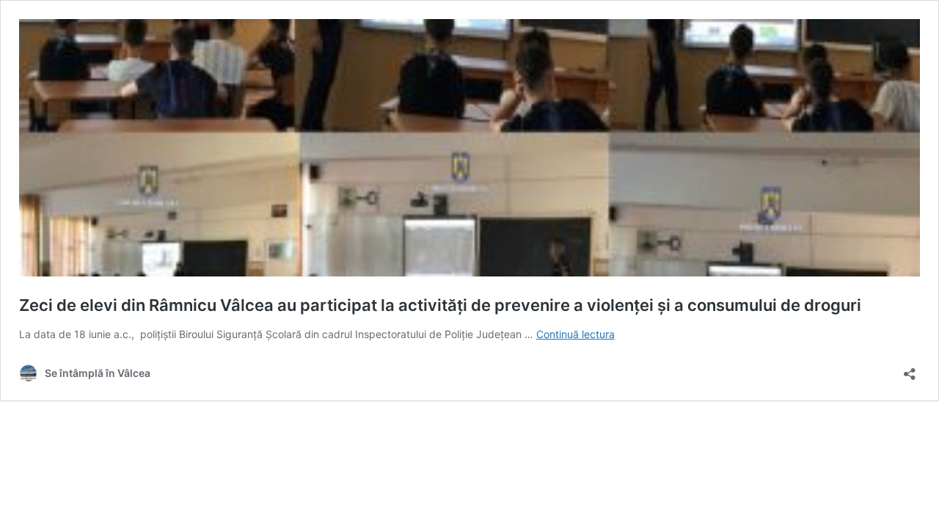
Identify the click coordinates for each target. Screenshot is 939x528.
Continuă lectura (575, 334)
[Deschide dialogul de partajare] (909, 369)
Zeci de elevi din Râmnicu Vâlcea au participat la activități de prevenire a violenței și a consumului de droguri (440, 305)
